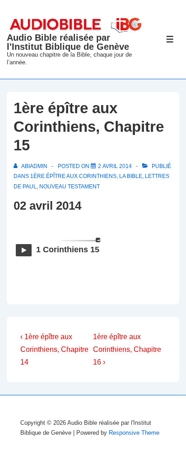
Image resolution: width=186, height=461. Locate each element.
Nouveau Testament (69, 186)
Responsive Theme (134, 432)
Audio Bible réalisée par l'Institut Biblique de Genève (68, 42)
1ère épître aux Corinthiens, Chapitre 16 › (127, 349)
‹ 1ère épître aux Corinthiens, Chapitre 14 (54, 349)
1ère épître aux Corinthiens (73, 176)
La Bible (130, 176)
